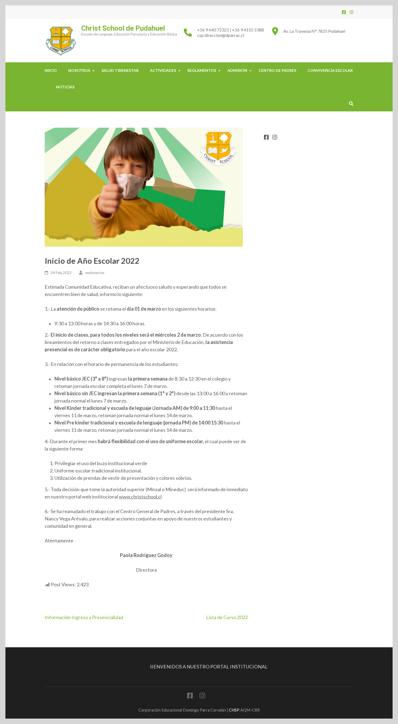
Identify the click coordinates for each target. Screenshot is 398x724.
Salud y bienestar (120, 70)
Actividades (163, 70)
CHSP (234, 710)
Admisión (237, 70)
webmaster (95, 272)
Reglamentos (201, 70)
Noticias (65, 87)
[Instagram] (351, 12)
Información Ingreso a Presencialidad (84, 617)
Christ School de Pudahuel (123, 28)
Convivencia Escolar (330, 70)
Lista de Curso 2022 (227, 617)
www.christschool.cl (140, 497)
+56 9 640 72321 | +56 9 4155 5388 (230, 29)
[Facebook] (344, 12)
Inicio (51, 70)
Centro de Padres (277, 70)
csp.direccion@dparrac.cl (220, 35)
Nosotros (79, 70)
